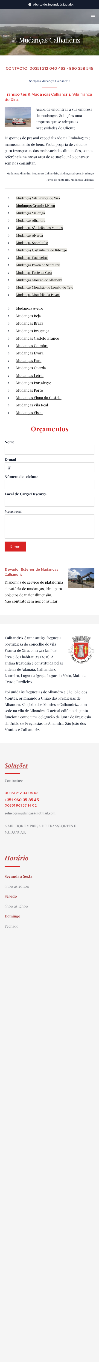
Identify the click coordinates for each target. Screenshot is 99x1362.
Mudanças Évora (30, 352)
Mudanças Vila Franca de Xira (38, 198)
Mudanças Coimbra (32, 345)
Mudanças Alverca (29, 235)
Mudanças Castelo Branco (37, 338)
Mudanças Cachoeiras (32, 257)
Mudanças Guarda (31, 367)
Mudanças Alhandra (30, 220)
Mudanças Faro (28, 360)
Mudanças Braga (29, 323)
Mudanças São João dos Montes (39, 227)
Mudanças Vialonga (30, 212)
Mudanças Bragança (32, 330)
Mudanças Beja (28, 315)
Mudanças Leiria (30, 375)
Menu (93, 15)
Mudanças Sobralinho (32, 242)
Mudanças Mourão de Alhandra (39, 279)
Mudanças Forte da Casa (34, 272)
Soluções (16, 765)
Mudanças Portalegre (33, 382)
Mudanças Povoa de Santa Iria (38, 264)
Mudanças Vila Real (32, 404)
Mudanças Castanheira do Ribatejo (41, 250)
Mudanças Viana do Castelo (38, 397)
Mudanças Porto (29, 390)
